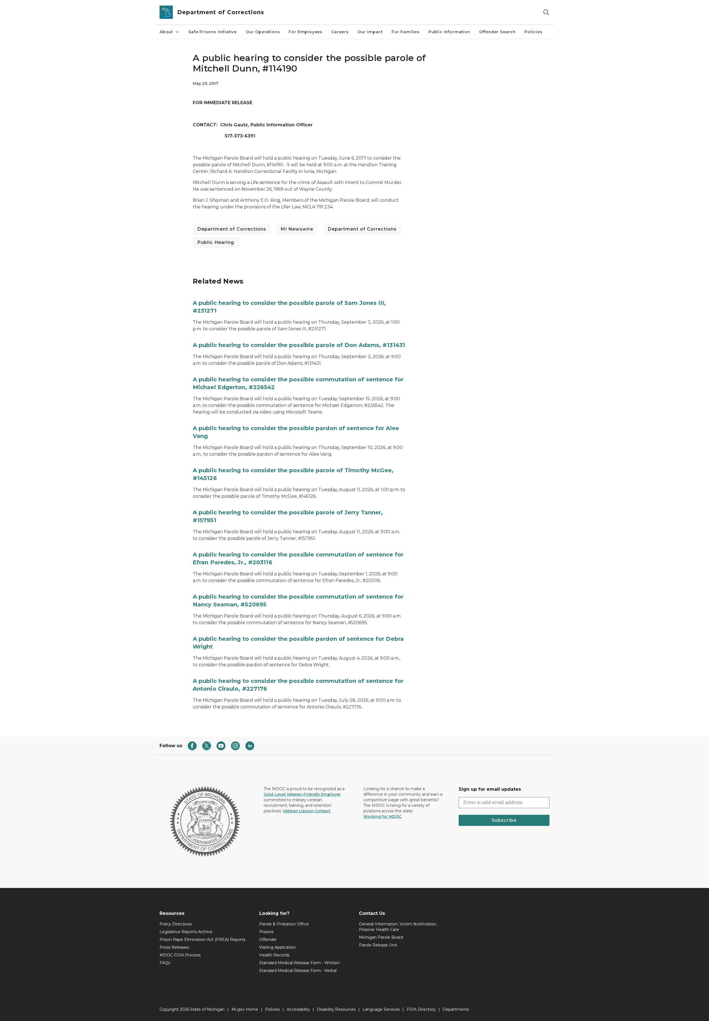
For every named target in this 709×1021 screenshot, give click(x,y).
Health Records (274, 955)
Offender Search (497, 31)
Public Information (449, 31)
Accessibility (298, 1009)
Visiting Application (277, 947)
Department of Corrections (231, 229)
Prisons (266, 931)
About (166, 31)
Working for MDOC (382, 816)
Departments (456, 1009)
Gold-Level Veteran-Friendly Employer (302, 794)
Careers (340, 31)
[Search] (546, 12)
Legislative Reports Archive (186, 931)
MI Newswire (297, 229)
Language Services (381, 1009)
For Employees (305, 31)
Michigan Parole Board (381, 937)
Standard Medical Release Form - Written (299, 962)
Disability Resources (336, 1009)
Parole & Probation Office (284, 924)
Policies (534, 31)
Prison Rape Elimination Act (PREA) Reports (202, 939)
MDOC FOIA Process (180, 955)
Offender (268, 939)
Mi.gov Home (245, 1009)
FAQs (165, 962)
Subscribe (504, 820)
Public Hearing (215, 242)
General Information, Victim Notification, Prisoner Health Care (398, 927)
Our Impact (370, 31)
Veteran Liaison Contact (306, 810)
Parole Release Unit (378, 945)
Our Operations (263, 31)
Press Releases (174, 947)
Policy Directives (176, 924)
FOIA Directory (421, 1009)
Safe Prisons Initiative (212, 31)
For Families (406, 31)
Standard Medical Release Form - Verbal (297, 970)
